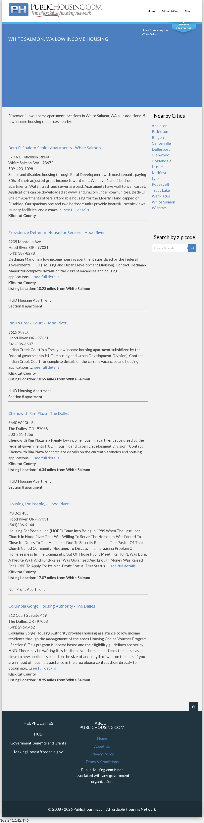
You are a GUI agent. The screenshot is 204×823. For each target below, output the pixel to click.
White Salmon (163, 202)
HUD (38, 734)
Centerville (161, 143)
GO (191, 247)
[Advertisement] (102, 79)
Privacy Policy (102, 754)
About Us (102, 746)
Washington (160, 30)
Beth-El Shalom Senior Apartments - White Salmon (54, 147)
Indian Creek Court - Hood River (37, 323)
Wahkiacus (161, 196)
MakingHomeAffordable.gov (38, 751)
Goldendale (162, 161)
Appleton (159, 125)
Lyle (155, 178)
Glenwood (160, 155)
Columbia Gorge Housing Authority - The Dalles (51, 606)
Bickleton (160, 131)
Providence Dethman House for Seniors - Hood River (56, 232)
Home (151, 11)
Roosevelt (160, 184)
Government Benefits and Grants (38, 743)
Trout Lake (161, 190)
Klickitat (159, 172)
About (188, 11)
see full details (76, 209)
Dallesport (161, 149)
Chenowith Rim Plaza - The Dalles (38, 413)
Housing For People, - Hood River (38, 504)
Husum (157, 166)
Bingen (158, 137)
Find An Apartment (184, 26)
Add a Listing (169, 11)
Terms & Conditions (102, 761)
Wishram (159, 207)
